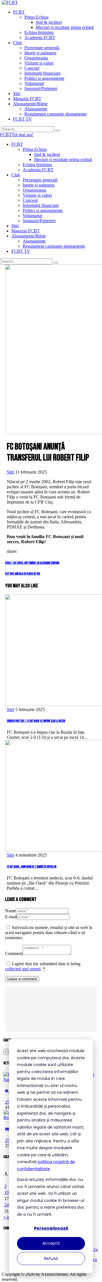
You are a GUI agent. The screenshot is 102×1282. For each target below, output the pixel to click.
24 (6, 1204)
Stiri (10, 472)
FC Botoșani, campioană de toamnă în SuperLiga (31, 866)
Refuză (51, 1258)
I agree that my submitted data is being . (42, 966)
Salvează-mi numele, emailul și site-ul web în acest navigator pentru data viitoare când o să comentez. (48, 932)
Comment (14, 953)
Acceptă (51, 1243)
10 (6, 1192)
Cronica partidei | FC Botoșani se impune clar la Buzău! (36, 721)
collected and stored (23, 968)
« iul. (7, 1217)
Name (10, 910)
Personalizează (51, 1228)
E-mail (11, 916)
